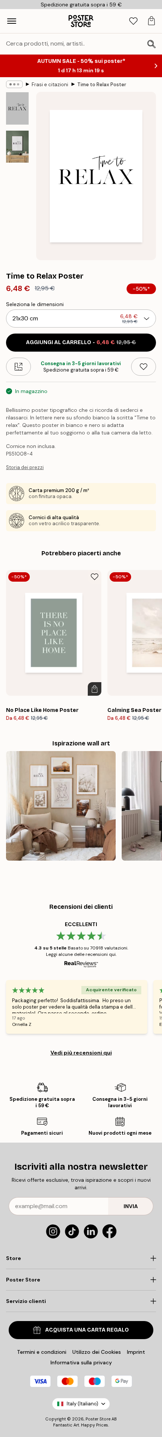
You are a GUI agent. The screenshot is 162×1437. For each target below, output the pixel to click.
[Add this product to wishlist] (143, 367)
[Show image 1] (17, 108)
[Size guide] (18, 367)
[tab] (133, 21)
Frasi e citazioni (50, 84)
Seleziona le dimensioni (35, 304)
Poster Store (98, 1419)
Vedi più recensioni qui (81, 1052)
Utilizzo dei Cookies (96, 1352)
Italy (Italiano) (82, 1403)
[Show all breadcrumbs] (14, 84)
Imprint (136, 1352)
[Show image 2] (17, 147)
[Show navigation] (11, 21)
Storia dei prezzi (25, 467)
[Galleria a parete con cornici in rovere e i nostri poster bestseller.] (61, 806)
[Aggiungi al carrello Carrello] (94, 689)
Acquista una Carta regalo (87, 1330)
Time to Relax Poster (101, 84)
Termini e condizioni (41, 1352)
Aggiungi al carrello (81, 342)
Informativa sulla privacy (81, 1362)
